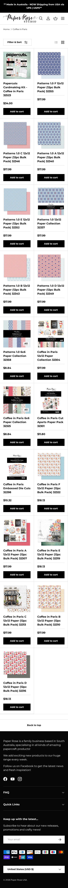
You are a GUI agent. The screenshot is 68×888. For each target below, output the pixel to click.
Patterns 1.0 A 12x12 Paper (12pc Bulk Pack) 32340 (50, 157)
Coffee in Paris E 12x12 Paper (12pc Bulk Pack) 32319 (49, 554)
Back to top (34, 725)
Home (6, 29)
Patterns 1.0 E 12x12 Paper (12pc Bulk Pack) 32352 (16, 223)
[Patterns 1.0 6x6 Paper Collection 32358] (17, 333)
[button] (55, 18)
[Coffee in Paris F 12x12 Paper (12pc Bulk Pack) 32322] (51, 466)
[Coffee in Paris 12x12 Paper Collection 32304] (51, 333)
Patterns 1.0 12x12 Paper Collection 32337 (49, 223)
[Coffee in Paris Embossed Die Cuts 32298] (17, 466)
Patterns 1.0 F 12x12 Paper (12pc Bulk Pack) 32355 (50, 87)
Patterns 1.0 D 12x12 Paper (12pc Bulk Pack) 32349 (50, 289)
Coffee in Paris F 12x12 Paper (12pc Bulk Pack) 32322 (49, 488)
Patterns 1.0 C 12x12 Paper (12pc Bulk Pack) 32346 (16, 157)
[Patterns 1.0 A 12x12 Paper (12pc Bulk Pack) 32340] (51, 135)
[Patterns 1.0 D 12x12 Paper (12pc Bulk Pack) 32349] (51, 267)
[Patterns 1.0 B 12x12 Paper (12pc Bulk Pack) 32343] (17, 267)
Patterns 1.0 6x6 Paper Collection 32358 (14, 355)
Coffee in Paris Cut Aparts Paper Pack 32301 (50, 422)
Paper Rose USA (19, 880)
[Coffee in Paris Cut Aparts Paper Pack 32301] (51, 400)
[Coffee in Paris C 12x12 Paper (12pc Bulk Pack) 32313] (17, 598)
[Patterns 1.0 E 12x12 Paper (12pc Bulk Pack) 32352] (17, 201)
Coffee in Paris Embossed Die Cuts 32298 (17, 488)
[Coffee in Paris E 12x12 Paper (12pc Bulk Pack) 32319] (51, 532)
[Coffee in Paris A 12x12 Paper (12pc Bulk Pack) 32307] (17, 532)
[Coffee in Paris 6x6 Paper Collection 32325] (17, 400)
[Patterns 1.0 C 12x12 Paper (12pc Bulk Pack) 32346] (17, 135)
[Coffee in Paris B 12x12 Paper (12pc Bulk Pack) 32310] (51, 598)
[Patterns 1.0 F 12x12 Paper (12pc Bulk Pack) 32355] (51, 65)
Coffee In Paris (20, 29)
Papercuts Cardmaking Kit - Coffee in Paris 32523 (15, 89)
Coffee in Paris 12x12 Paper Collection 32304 (48, 355)
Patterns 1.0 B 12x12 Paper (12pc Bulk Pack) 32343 (16, 289)
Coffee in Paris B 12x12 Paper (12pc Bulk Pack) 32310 (49, 620)
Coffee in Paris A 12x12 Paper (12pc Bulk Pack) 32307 (15, 554)
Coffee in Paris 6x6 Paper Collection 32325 (16, 422)
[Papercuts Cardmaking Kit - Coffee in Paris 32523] (17, 65)
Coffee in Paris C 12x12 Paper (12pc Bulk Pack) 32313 (15, 620)
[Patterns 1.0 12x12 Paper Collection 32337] (51, 201)
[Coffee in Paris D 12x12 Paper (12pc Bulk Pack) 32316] (17, 664)
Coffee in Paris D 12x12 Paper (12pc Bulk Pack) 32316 (15, 686)
